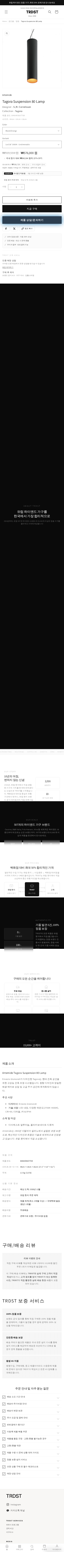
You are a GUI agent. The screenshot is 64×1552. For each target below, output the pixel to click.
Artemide (7, 94)
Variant (5, 138)
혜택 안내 (25, 164)
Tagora (19, 111)
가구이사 (9, 1532)
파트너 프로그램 (12, 1525)
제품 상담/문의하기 (32, 220)
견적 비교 (10, 1528)
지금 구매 (32, 208)
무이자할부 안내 (38, 164)
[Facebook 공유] (5, 228)
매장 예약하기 (7, 267)
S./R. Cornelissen (22, 106)
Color (4, 124)
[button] (6, 12)
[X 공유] (14, 228)
